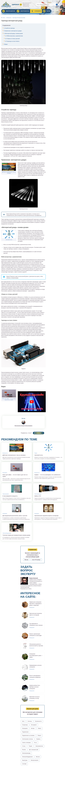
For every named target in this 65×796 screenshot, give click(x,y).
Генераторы (25, 724)
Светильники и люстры (27, 739)
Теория (48, 11)
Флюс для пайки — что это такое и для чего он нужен (9, 399)
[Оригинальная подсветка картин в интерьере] (48, 508)
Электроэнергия (10, 11)
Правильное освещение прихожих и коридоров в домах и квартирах (35, 603)
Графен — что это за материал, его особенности (47, 474)
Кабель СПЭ (37, 496)
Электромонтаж (24, 11)
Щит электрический (33, 749)
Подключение (25, 731)
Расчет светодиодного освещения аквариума (34, 676)
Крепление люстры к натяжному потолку (34, 697)
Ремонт (39, 735)
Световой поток (9, 239)
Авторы (33, 728)
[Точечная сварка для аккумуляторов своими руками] (17, 528)
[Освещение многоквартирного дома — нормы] (25, 656)
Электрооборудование (7, 533)
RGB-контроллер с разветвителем (14, 35)
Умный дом (24, 760)
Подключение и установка (28, 735)
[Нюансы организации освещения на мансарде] (25, 636)
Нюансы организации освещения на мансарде (35, 634)
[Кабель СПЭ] (48, 489)
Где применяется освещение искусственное (36, 624)
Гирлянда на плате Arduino (12, 41)
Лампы (39, 728)
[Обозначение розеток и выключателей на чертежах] (25, 646)
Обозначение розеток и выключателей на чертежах (36, 645)
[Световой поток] (48, 448)
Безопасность (5, 453)
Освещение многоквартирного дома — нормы (35, 655)
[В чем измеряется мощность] (17, 489)
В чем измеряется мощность (10, 496)
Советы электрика (26, 742)
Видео (6, 44)
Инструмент (5, 472)
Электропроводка (37, 493)
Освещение (38, 11)
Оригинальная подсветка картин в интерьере (46, 515)
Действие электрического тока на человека (9, 172)
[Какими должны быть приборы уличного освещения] (25, 688)
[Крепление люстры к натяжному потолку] (25, 698)
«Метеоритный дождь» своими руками (13, 33)
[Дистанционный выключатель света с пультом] (17, 508)
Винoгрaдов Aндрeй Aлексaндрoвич (23, 425)
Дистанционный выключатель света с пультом (15, 515)
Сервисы (38, 739)
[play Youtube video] (32, 401)
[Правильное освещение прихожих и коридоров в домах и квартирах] (25, 605)
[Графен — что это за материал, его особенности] (48, 467)
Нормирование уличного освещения (35, 666)
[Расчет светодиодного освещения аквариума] (25, 677)
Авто (23, 721)
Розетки (24, 749)
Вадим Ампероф (33, 578)
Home (4, 17)
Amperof (16, 4)
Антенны (30, 721)
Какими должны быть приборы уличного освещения (34, 687)
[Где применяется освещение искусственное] (25, 625)
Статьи (23, 746)
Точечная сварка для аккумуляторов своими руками (16, 535)
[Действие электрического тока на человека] (17, 448)
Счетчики (24, 763)
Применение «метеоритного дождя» (13, 30)
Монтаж (38, 756)
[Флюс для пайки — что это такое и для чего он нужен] (17, 467)
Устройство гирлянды (9, 28)
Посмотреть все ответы (25, 588)
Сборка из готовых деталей (12, 38)
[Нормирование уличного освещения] (25, 667)
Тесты (35, 742)
